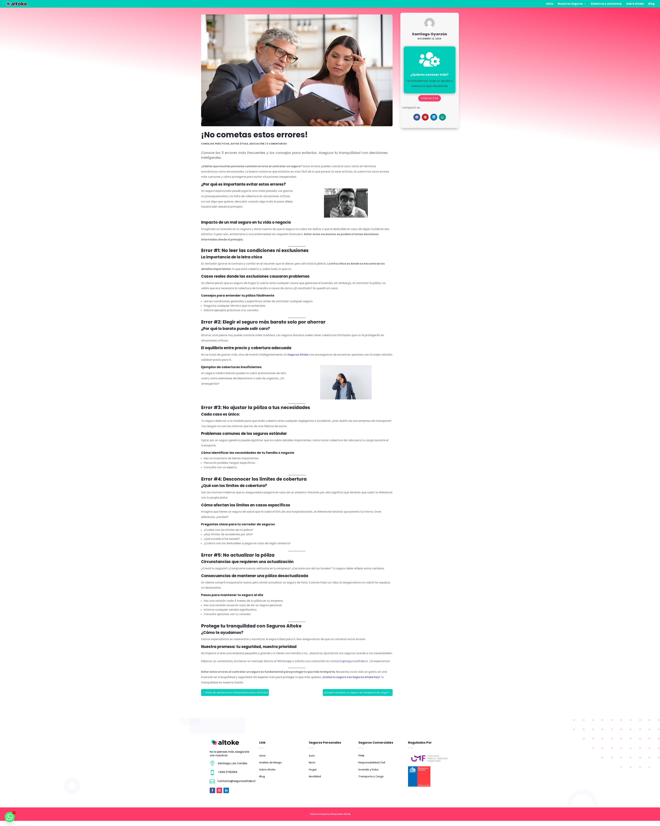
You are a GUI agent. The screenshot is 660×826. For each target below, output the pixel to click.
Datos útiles (239, 143)
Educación (257, 143)
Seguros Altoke (298, 354)
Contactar (429, 98)
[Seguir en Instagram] (219, 790)
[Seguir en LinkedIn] (226, 790)
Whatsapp (284, 661)
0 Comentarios (277, 143)
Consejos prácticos (215, 143)
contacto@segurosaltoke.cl (348, 661)
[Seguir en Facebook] (212, 790)
